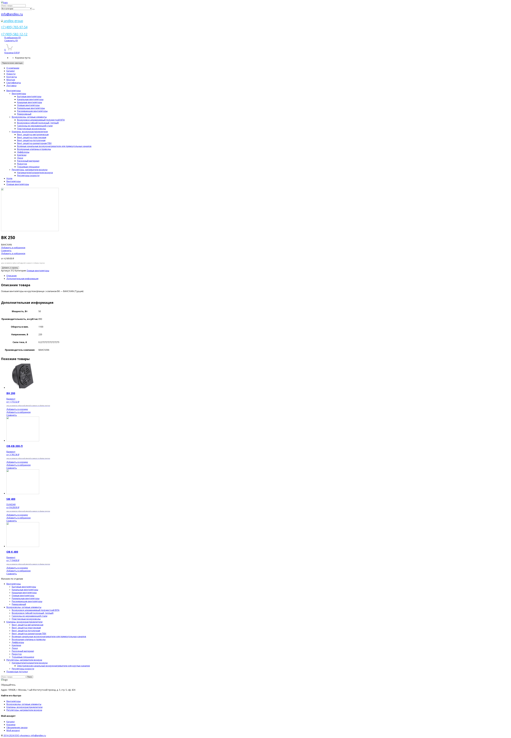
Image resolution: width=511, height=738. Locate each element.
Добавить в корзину (10, 268)
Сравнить (11, 40)
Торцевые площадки (28, 166)
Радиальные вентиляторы (31, 108)
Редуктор (22, 163)
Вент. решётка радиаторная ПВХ (34, 143)
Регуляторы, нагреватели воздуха (29, 169)
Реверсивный (24, 114)
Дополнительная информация (22, 278)
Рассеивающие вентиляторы (32, 111)
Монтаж (10, 79)
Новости (10, 73)
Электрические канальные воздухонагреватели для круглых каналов (53, 665)
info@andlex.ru (12, 14)
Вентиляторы (13, 90)
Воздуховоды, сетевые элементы (29, 116)
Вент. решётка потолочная (31, 140)
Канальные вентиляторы (30, 99)
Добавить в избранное (13, 247)
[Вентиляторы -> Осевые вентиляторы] (30, 230)
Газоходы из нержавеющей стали (35, 125)
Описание (11, 275)
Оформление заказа (16, 727)
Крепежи (21, 155)
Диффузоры (23, 152)
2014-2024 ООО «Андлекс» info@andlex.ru (24, 735)
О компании (12, 68)
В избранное (12, 37)
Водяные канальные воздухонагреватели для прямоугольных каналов (54, 146)
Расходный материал (28, 160)
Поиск (29, 677)
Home (9, 178)
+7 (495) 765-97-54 (14, 27)
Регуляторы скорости (28, 175)
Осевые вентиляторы (28, 105)
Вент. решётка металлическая (33, 134)
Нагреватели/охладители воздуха (35, 172)
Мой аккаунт (13, 730)
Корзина (10, 724)
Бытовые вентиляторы (29, 96)
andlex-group (13, 21)
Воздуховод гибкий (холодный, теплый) (38, 122)
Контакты (11, 76)
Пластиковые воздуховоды (31, 128)
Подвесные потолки (17, 671)
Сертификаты (13, 82)
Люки (20, 157)
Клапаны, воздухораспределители (30, 131)
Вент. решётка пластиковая (31, 137)
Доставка (11, 85)
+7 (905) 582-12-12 (14, 34)
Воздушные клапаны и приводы (34, 149)
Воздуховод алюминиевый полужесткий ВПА (41, 119)
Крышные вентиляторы (29, 102)
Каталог (10, 70)
